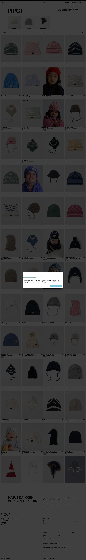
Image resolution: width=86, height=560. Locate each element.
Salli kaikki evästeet (56, 286)
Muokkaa (42, 286)
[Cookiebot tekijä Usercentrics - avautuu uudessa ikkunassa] (58, 273)
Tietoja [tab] (56, 276)
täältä (59, 281)
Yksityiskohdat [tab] (43, 276)
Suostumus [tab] (29, 276)
